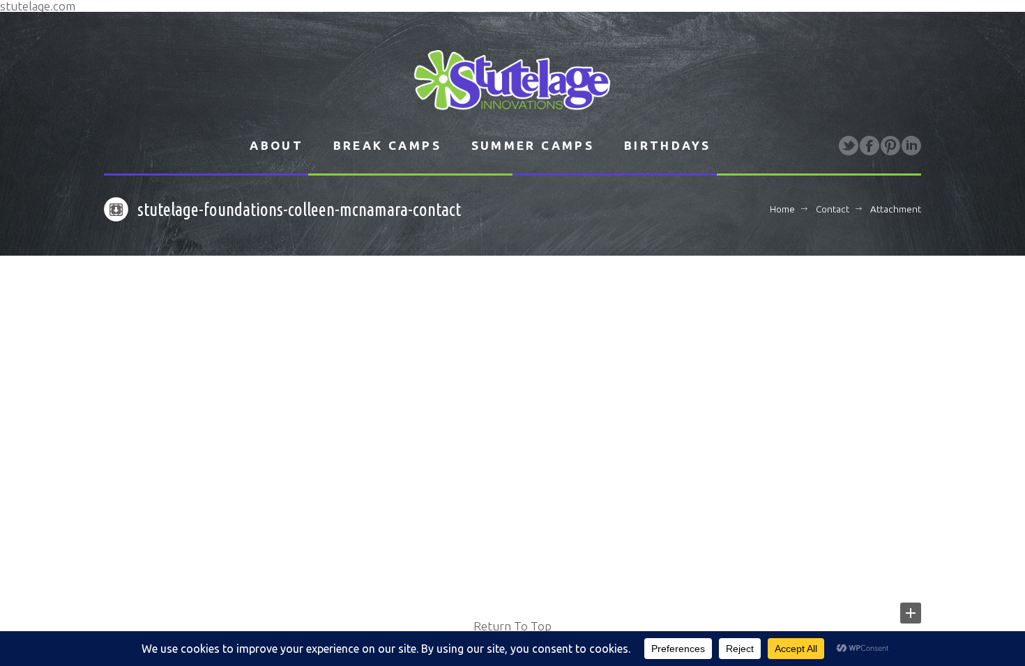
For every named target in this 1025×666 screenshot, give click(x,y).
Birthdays (667, 145)
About (276, 145)
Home (782, 209)
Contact (832, 209)
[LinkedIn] (911, 145)
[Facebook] (869, 145)
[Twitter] (848, 145)
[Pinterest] (890, 145)
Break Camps (387, 145)
